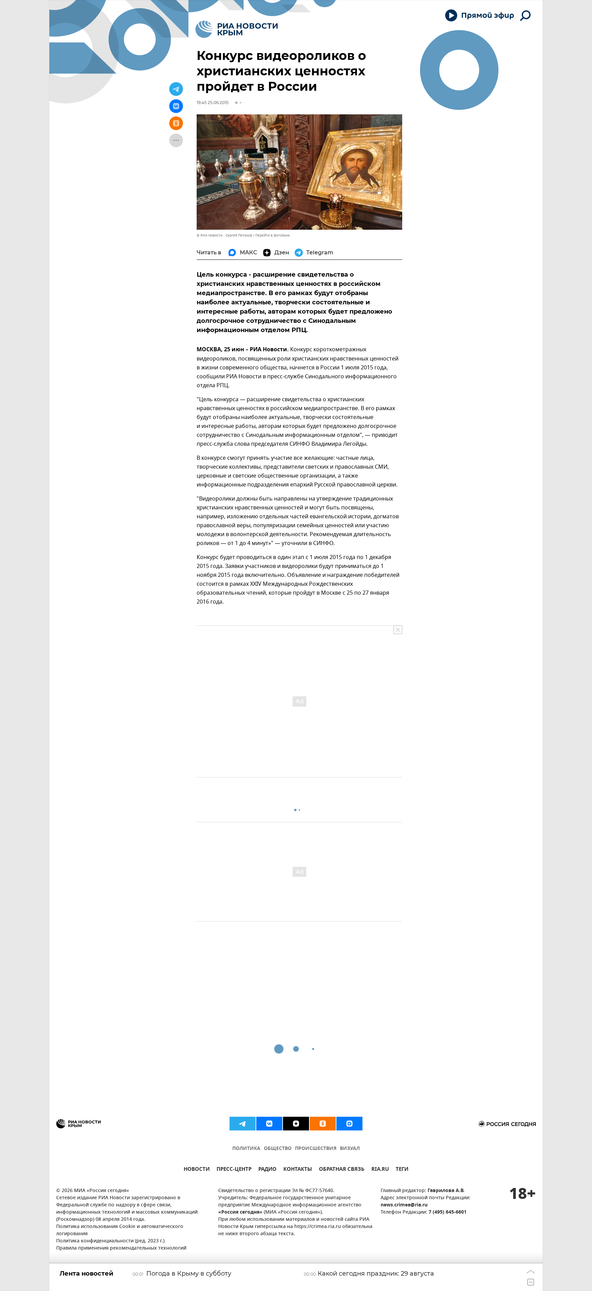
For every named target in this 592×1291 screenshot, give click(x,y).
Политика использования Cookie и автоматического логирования (119, 1230)
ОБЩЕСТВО (278, 1149)
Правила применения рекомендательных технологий (121, 1248)
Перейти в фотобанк (272, 235)
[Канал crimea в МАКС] (349, 1123)
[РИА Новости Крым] (236, 29)
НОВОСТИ (197, 1170)
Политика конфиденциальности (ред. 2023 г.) (110, 1241)
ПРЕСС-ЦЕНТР (234, 1170)
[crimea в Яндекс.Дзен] (296, 1123)
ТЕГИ (402, 1170)
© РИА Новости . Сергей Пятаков (224, 235)
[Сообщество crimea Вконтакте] (269, 1123)
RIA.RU (380, 1170)
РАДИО (267, 1170)
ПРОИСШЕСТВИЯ (315, 1149)
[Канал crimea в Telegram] (243, 1123)
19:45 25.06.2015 (213, 102)
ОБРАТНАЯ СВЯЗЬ (342, 1170)
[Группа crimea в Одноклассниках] (323, 1123)
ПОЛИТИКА (246, 1149)
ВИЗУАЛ (350, 1149)
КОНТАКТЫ (297, 1170)
